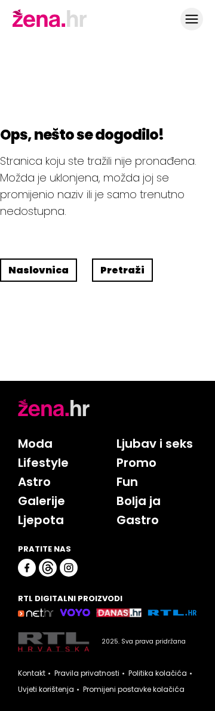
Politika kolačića (157, 673)
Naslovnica (38, 270)
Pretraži (122, 270)
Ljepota (41, 520)
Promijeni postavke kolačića (134, 689)
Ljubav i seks (154, 443)
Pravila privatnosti (86, 673)
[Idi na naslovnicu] (49, 25)
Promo (136, 462)
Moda (35, 443)
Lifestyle (43, 462)
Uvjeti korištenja (46, 689)
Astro (34, 481)
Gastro (137, 520)
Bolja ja (138, 501)
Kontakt (31, 673)
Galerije (41, 501)
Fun (127, 481)
